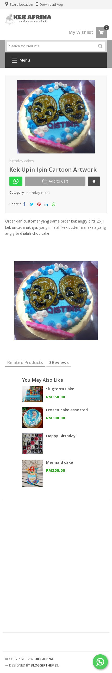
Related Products (25, 362)
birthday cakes (38, 192)
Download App (51, 4)
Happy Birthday (61, 435)
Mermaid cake (59, 462)
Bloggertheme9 (44, 665)
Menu (25, 60)
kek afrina (44, 659)
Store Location (21, 4)
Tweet (31, 208)
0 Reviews (58, 362)
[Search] (100, 46)
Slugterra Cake (60, 388)
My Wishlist (81, 32)
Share (24, 208)
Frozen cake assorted (67, 409)
